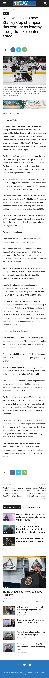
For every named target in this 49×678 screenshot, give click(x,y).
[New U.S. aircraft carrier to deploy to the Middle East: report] (9, 635)
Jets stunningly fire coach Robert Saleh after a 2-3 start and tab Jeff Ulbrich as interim (30, 529)
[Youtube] (30, 664)
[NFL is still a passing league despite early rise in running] (9, 541)
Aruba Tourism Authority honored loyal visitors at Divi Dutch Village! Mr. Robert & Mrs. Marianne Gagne (36, 493)
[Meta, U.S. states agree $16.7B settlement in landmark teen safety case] (9, 647)
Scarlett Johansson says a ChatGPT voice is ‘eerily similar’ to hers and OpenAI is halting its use (13, 492)
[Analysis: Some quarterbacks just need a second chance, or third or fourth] (9, 517)
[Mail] (24, 664)
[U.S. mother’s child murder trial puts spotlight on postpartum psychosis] (9, 610)
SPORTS (12, 9)
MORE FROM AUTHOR (31, 507)
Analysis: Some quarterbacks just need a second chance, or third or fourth (30, 517)
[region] (24, 104)
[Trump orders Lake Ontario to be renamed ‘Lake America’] (9, 623)
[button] (24, 104)
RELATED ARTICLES (12, 507)
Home (5, 9)
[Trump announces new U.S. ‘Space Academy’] (24, 572)
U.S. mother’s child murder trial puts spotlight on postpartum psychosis (30, 609)
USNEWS (5, 587)
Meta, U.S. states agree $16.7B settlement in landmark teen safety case (31, 646)
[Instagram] (19, 664)
